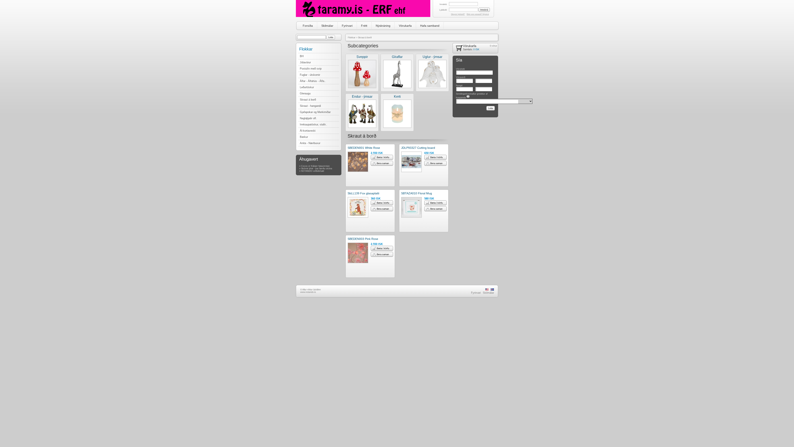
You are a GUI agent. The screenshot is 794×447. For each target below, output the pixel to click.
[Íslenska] (492, 290)
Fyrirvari (347, 25)
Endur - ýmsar (362, 96)
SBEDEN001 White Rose (364, 147)
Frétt (364, 25)
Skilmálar (327, 25)
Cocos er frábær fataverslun (315, 166)
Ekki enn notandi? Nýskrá (478, 14)
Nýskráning (383, 25)
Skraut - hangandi (310, 105)
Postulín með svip (311, 68)
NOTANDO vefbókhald (312, 171)
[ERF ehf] (363, 8)
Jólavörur (305, 62)
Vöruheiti (460, 69)
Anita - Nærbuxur (310, 143)
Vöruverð (460, 77)
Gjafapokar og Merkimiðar (315, 112)
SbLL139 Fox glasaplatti (363, 193)
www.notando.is (308, 292)
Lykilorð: (443, 10)
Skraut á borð (308, 99)
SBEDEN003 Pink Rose (363, 238)
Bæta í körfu (383, 157)
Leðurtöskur (307, 87)
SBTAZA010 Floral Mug (416, 193)
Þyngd (459, 85)
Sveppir (362, 57)
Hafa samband (429, 25)
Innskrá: (443, 4)
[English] (487, 290)
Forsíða (308, 25)
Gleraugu (305, 93)
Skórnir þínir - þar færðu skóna (316, 168)
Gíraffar (397, 57)
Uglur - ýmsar (432, 57)
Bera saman (383, 163)
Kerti (397, 96)
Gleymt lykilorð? (458, 14)
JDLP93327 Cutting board (418, 147)
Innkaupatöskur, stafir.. (313, 124)
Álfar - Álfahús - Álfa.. (313, 81)
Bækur (304, 136)
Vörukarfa (405, 25)
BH (302, 56)
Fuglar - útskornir (310, 74)
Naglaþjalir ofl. (308, 118)
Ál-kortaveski (308, 130)
